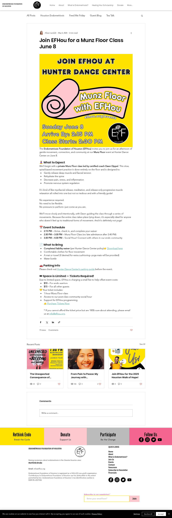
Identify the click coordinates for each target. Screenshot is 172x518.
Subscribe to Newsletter (118, 470)
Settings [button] (137, 514)
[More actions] (131, 32)
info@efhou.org (39, 469)
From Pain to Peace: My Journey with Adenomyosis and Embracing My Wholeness (86, 375)
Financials (112, 472)
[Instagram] (147, 439)
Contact (111, 465)
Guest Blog (95, 15)
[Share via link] (59, 322)
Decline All (148, 514)
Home (110, 451)
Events (111, 462)
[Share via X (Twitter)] (47, 322)
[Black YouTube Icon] (159, 439)
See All (142, 344)
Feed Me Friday (77, 15)
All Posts (31, 15)
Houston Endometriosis (52, 15)
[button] (142, 16)
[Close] (168, 514)
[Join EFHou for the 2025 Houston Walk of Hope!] (127, 359)
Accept (161, 514)
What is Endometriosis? (117, 457)
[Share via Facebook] (40, 322)
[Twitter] (153, 439)
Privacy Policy (97, 514)
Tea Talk (110, 15)
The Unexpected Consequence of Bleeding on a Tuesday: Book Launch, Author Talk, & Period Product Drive (45, 375)
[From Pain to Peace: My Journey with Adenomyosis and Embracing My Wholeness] (86, 359)
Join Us (111, 459)
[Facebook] (141, 439)
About (110, 454)
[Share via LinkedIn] (53, 322)
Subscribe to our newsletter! (96, 494)
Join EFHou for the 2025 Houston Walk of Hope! (125, 375)
